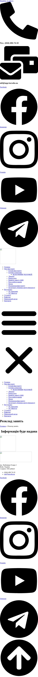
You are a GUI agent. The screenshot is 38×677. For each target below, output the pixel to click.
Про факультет (9, 269)
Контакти (7, 301)
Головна (7, 267)
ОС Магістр (12, 293)
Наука (10, 284)
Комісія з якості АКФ (16, 280)
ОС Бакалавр (13, 291)
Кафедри (7, 297)
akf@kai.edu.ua (9, 474)
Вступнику (8, 289)
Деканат (11, 276)
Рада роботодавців (15, 282)
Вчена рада (12, 278)
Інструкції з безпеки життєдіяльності (21, 288)
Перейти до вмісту (6, 1)
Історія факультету (15, 271)
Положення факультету (16, 286)
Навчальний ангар (10, 299)
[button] (19, 341)
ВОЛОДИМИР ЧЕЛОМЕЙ (22, 274)
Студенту (7, 295)
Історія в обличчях (15, 272)
